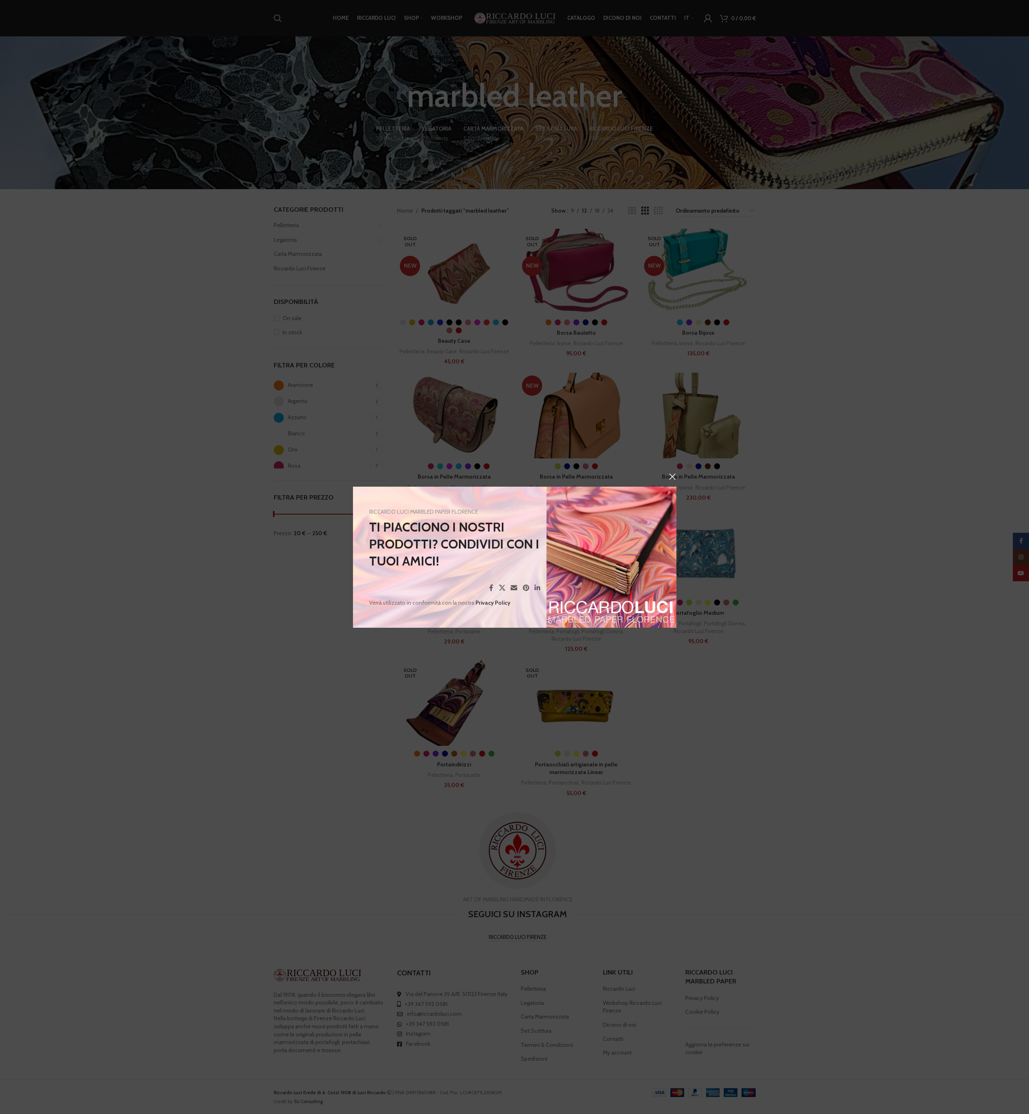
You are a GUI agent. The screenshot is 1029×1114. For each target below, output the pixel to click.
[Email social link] (514, 588)
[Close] (672, 476)
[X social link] (502, 588)
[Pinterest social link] (526, 588)
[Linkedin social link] (537, 588)
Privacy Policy (492, 602)
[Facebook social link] (491, 588)
